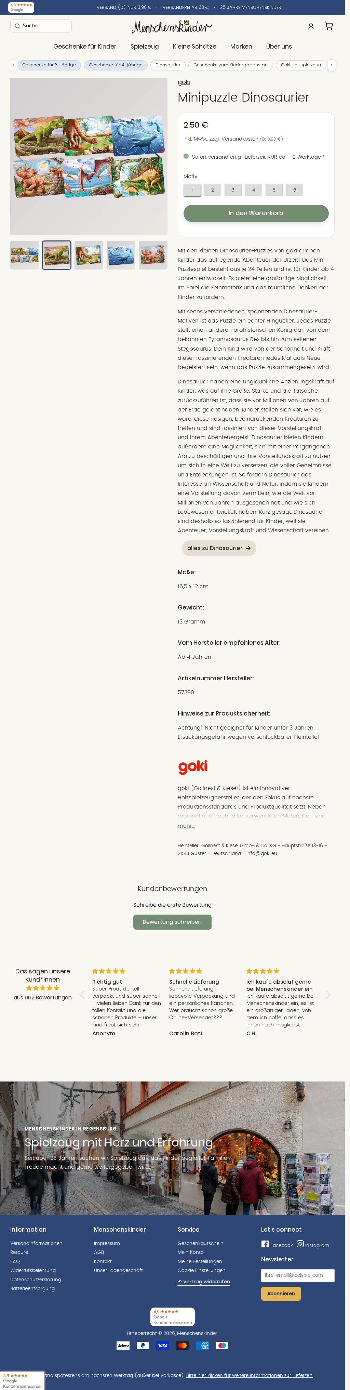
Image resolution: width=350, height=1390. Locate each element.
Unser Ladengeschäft (118, 1270)
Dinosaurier (168, 65)
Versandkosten (239, 139)
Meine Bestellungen (200, 1261)
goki (184, 82)
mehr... (186, 826)
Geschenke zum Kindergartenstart (230, 65)
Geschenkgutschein (201, 1243)
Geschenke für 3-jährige (49, 65)
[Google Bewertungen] (21, 7)
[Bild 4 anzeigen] (121, 255)
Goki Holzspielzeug (301, 65)
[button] (84, 994)
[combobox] (41, 25)
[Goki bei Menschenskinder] (193, 774)
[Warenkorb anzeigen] (329, 24)
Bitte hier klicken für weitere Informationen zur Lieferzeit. (249, 1375)
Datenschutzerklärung (35, 1279)
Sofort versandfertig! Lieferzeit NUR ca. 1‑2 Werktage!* (258, 157)
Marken (241, 46)
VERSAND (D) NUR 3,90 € (124, 7)
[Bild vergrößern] (88, 157)
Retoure (19, 1252)
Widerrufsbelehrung (33, 1270)
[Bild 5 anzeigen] (153, 255)
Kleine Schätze (194, 46)
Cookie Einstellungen (202, 1270)
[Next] (156, 157)
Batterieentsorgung (32, 1288)
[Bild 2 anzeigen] (56, 255)
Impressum (107, 1243)
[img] (42, 988)
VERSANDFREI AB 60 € (185, 7)
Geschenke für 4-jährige (116, 65)
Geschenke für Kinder (85, 46)
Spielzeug (145, 46)
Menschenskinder (197, 1333)
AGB (99, 1252)
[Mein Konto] (311, 25)
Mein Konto (191, 1252)
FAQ (15, 1261)
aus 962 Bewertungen (43, 997)
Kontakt (103, 1261)
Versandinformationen (36, 1243)
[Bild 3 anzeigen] (89, 255)
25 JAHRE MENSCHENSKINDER (250, 7)
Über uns (279, 46)
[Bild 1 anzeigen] (24, 255)
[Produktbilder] (88, 157)
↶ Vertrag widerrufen (204, 1281)
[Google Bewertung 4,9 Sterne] (22, 1381)
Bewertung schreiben (172, 922)
